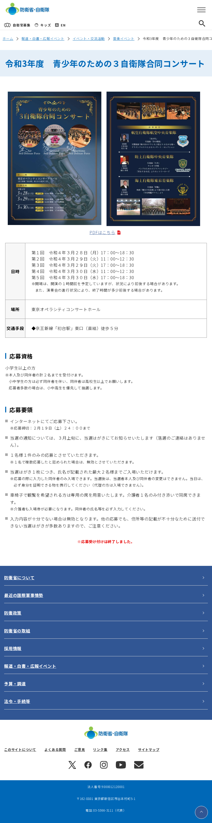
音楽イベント (123, 38)
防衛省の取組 (17, 631)
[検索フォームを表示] (206, 25)
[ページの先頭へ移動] (201, 812)
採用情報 (12, 648)
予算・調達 (15, 683)
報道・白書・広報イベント (42, 38)
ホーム (8, 38)
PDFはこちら (104, 232)
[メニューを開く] (201, 10)
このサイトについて (20, 749)
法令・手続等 (17, 701)
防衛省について (19, 577)
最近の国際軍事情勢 (23, 595)
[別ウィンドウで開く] (72, 767)
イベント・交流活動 (89, 38)
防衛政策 (12, 613)
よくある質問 (55, 749)
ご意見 (79, 749)
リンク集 (100, 749)
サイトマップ (149, 749)
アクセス (123, 749)
